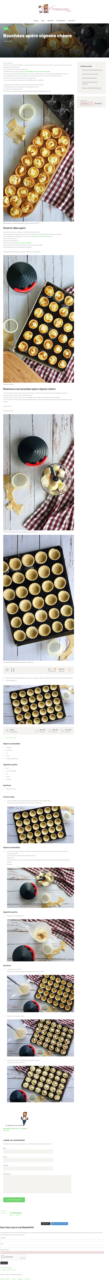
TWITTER (6, 1130)
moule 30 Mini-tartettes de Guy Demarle (37, 71)
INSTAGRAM (7, 1128)
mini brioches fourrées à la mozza (41, 236)
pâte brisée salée (11, 737)
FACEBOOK (23, 1128)
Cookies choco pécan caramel (90, 74)
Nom (4, 1148)
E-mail (5, 1157)
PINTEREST (15, 1128)
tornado (24, 73)
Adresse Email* (4, 1249)
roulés (40, 245)
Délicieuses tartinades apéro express (92, 70)
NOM (1, 1243)
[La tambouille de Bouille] (54, 9)
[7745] (70, 689)
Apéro (5, 28)
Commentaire (7, 1174)
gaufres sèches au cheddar (22, 243)
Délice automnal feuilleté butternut (91, 88)
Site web (5, 1165)
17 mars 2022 (8, 41)
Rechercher (83, 101)
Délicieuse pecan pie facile (89, 78)
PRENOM (3, 1238)
